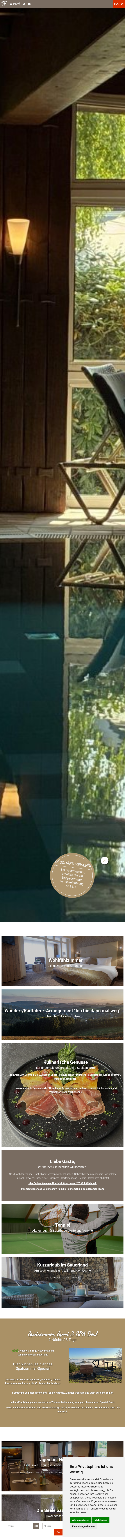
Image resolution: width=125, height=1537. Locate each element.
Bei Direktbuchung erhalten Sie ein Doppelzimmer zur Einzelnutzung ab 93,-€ (74, 874)
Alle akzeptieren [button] (80, 1520)
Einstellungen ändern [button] (83, 1526)
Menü (16, 3)
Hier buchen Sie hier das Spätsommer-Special (32, 1366)
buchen (118, 3)
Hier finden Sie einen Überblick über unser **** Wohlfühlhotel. (63, 1183)
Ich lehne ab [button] (101, 1520)
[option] (62, 461)
